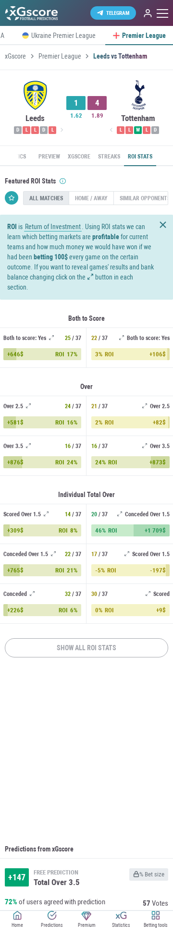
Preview (49, 156)
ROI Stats (140, 156)
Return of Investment (53, 227)
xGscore (15, 56)
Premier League (59, 56)
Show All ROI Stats (86, 648)
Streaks (109, 156)
